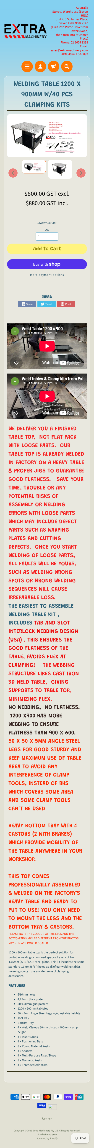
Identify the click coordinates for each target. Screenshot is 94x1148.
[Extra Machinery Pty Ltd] (25, 31)
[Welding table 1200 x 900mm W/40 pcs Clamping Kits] (34, 166)
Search (47, 1118)
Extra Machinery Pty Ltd (45, 1130)
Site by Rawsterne (47, 1134)
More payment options (47, 275)
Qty (47, 229)
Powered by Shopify (47, 1138)
